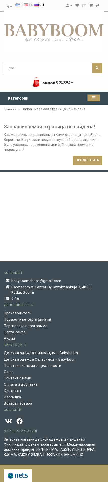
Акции (9, 338)
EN (30, 5)
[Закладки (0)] (77, 5)
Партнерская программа (26, 326)
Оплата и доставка (21, 384)
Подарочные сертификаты (27, 319)
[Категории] (93, 97)
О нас (9, 372)
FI (21, 5)
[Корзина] (91, 5)
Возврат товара (18, 403)
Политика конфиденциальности (32, 366)
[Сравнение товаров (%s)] (84, 5)
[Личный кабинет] (69, 5)
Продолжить (87, 160)
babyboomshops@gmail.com (36, 281)
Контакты (12, 391)
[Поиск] (97, 68)
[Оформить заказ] (98, 5)
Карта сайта (15, 332)
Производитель (18, 313)
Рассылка (12, 397)
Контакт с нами (17, 378)
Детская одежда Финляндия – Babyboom (41, 353)
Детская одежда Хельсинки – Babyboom (40, 359)
